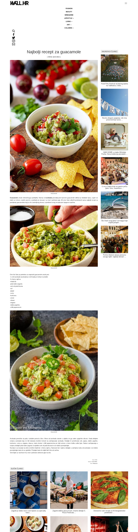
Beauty (69, 12)
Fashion (69, 8)
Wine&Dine (69, 15)
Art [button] (68, 25)
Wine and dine (54, 57)
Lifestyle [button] (68, 18)
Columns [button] (68, 28)
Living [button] (68, 21)
